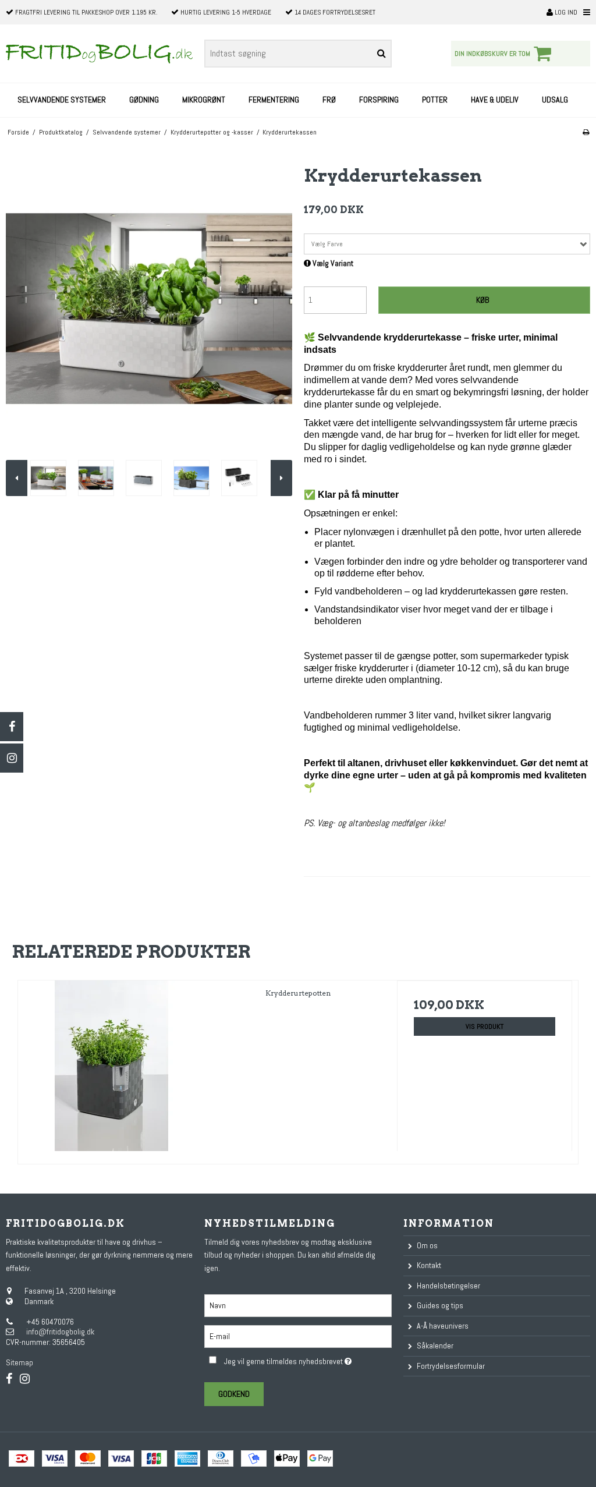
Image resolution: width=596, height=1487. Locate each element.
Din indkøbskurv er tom (492, 53)
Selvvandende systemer (61, 99)
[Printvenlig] (585, 132)
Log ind (565, 12)
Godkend (234, 1394)
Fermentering (274, 99)
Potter (435, 99)
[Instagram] (11, 758)
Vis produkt (484, 1026)
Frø (329, 99)
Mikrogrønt (203, 99)
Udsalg (555, 99)
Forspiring (379, 99)
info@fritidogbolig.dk (60, 1331)
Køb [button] (482, 300)
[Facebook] (11, 726)
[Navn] (297, 1305)
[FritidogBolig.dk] (99, 53)
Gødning (144, 99)
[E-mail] (297, 1335)
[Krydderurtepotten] (111, 1068)
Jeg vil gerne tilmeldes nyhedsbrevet (307, 1359)
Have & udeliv (495, 99)
